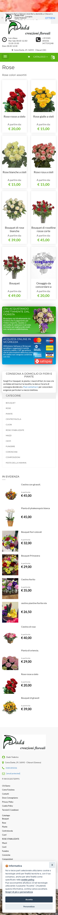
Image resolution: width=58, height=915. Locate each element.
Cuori (9, 424)
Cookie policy (7, 806)
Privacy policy (7, 802)
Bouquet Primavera (30, 555)
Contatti (5, 794)
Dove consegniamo (10, 798)
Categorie (13, 395)
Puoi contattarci (30, 387)
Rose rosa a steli (43, 172)
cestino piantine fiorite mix (34, 603)
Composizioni (13, 457)
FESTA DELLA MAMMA (16, 463)
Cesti (8, 441)
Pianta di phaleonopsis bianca (35, 508)
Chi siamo (6, 786)
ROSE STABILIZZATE (15, 430)
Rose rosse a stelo (14, 116)
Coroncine (12, 452)
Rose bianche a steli (14, 172)
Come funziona (8, 790)
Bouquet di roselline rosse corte (43, 229)
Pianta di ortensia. (30, 650)
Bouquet (14, 283)
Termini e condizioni (10, 810)
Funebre (10, 446)
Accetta (29, 899)
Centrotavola (13, 419)
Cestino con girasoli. (31, 484)
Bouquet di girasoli (30, 697)
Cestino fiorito (28, 579)
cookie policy (27, 879)
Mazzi (9, 435)
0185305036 (11, 768)
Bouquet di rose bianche (14, 229)
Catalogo (39, 56)
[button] (52, 57)
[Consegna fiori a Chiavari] (29, 27)
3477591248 (47, 43)
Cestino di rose (28, 626)
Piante (9, 414)
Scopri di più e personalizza (19, 892)
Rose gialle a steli (43, 116)
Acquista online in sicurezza (17, 341)
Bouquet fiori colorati (31, 532)
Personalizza (29, 906)
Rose (8, 408)
